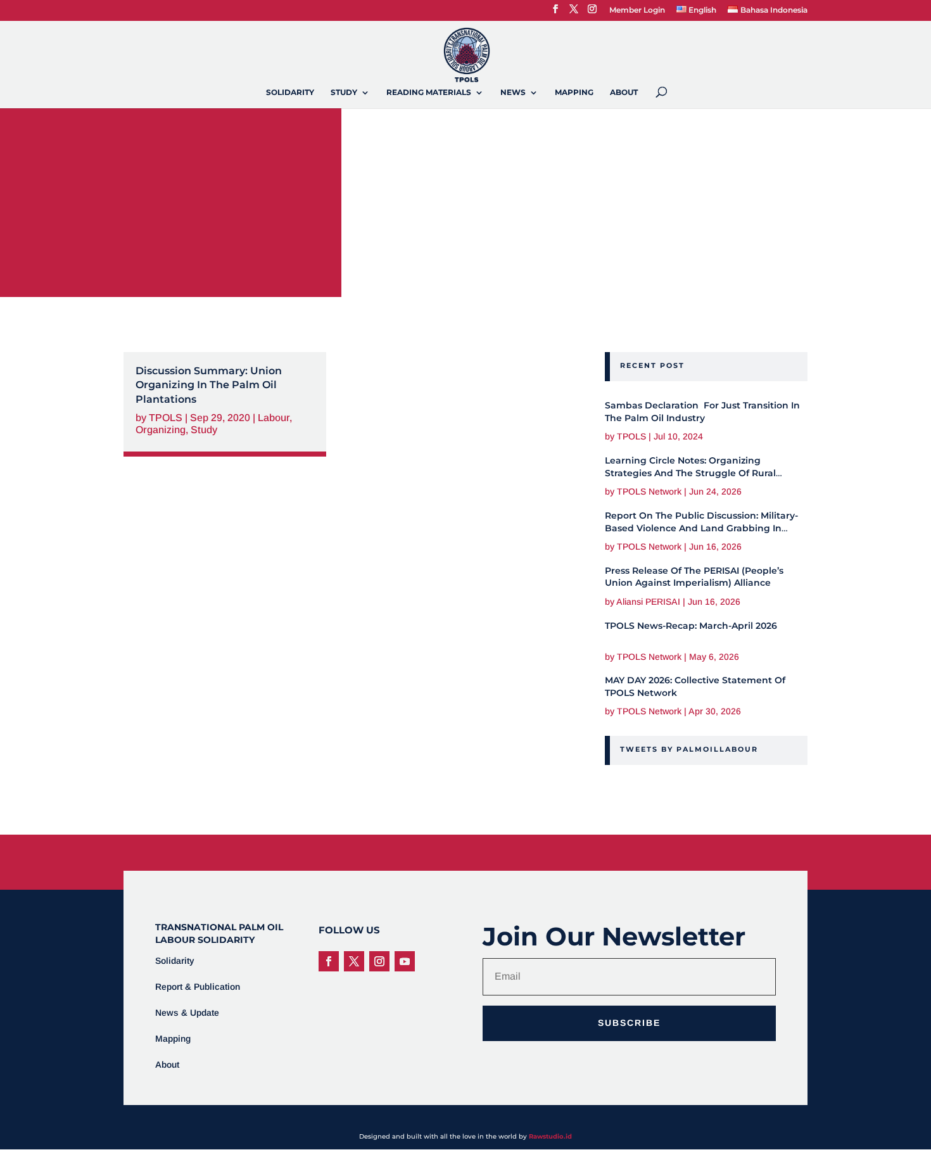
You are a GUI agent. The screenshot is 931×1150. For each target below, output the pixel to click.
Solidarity (290, 92)
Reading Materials (428, 92)
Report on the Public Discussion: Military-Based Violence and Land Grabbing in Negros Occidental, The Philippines (701, 528)
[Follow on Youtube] (405, 961)
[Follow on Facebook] (329, 961)
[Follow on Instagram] (379, 961)
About (624, 92)
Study (344, 92)
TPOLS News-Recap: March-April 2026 (691, 625)
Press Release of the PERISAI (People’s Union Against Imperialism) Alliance (694, 577)
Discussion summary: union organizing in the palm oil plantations (209, 385)
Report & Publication (197, 987)
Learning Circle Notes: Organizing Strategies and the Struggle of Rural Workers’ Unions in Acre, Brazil (690, 473)
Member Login (637, 10)
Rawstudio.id (550, 1136)
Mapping (574, 92)
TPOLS (165, 417)
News (513, 92)
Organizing (161, 429)
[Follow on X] (354, 961)
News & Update (187, 1013)
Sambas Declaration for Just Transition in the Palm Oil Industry (702, 412)
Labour (273, 417)
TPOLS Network (649, 491)
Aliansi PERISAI (648, 602)
